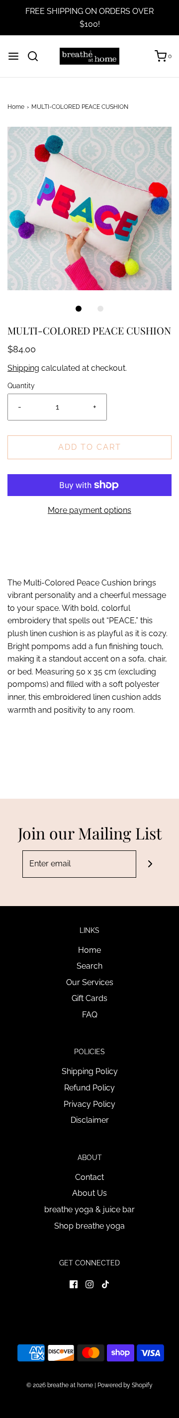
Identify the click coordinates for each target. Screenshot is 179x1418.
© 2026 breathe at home (60, 1385)
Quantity (21, 385)
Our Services (89, 982)
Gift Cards (89, 998)
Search (89, 966)
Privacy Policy (89, 1104)
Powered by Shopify (125, 1385)
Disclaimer (90, 1120)
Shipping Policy (90, 1071)
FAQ (89, 1014)
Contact (89, 1177)
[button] (89, 208)
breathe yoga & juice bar (89, 1209)
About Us (89, 1193)
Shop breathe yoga (89, 1226)
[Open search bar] (36, 56)
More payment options (89, 510)
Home (15, 106)
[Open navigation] (13, 56)
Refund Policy (89, 1087)
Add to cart (89, 447)
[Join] (150, 864)
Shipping (23, 368)
